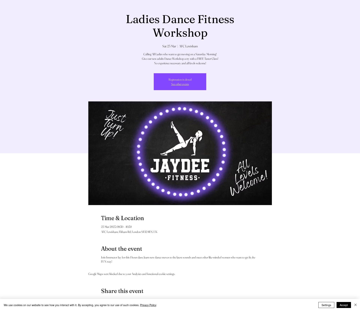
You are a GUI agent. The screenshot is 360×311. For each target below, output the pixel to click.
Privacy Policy (148, 305)
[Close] (355, 305)
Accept (344, 305)
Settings (326, 305)
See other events (180, 84)
